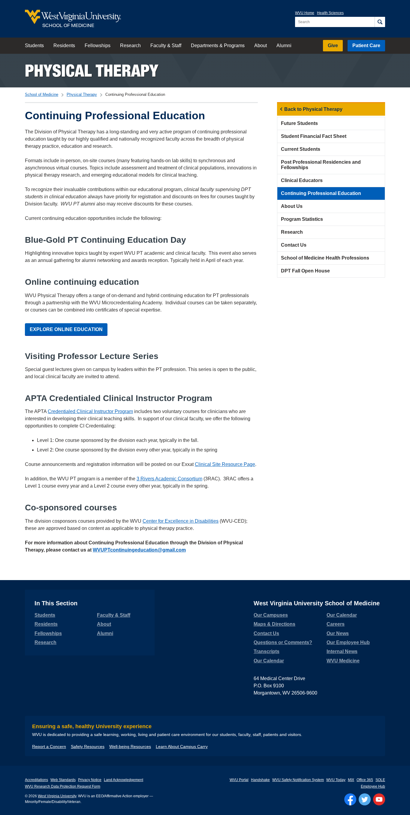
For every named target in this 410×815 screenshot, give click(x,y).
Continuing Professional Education (321, 193)
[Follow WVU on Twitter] (365, 799)
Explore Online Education (66, 329)
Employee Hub (373, 786)
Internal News (342, 651)
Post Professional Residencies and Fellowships (321, 165)
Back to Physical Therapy (313, 109)
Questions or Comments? (283, 642)
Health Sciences (330, 13)
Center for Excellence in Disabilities (181, 521)
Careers (336, 624)
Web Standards (63, 780)
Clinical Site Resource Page (225, 464)
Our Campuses (271, 615)
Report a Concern (49, 746)
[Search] (380, 22)
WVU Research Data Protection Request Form (62, 786)
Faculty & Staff (165, 45)
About (260, 45)
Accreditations (36, 780)
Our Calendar (269, 660)
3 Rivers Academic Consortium (169, 478)
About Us (292, 206)
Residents (64, 45)
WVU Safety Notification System (298, 780)
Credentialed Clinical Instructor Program (90, 411)
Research (130, 45)
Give (333, 45)
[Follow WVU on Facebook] (350, 799)
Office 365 (365, 780)
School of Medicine (41, 94)
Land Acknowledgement (123, 780)
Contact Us (293, 245)
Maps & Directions (274, 624)
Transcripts (266, 651)
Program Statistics (302, 219)
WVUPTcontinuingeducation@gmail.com (139, 549)
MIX (351, 780)
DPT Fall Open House (305, 270)
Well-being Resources (130, 746)
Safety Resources (87, 746)
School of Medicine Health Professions (325, 257)
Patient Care (366, 45)
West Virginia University (57, 796)
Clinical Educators (302, 180)
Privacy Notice (89, 780)
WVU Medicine (343, 660)
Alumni (283, 45)
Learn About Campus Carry (182, 746)
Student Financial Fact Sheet (313, 136)
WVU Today (335, 780)
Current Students (300, 149)
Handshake (260, 780)
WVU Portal (239, 780)
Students (34, 45)
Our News (338, 633)
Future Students (299, 123)
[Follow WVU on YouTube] (379, 799)
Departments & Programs (218, 45)
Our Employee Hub (348, 642)
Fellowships (97, 45)
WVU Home (304, 13)
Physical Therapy (91, 70)
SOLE (380, 780)
